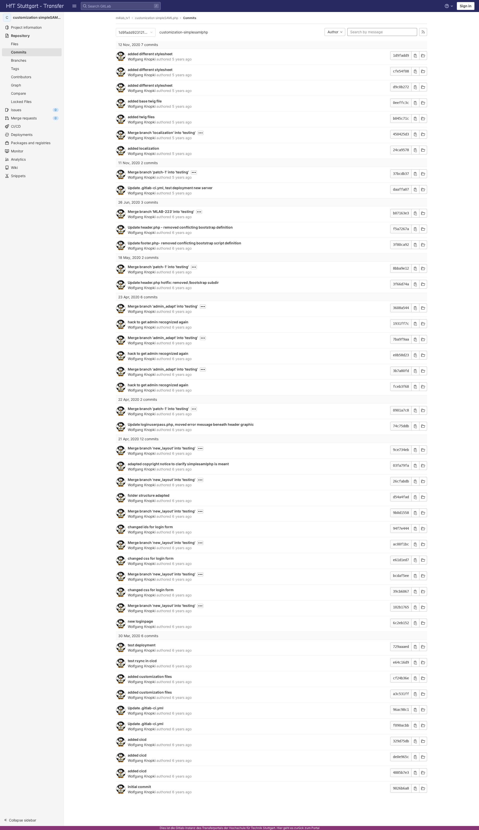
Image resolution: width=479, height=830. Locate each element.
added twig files (141, 117)
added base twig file (145, 101)
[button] (74, 6)
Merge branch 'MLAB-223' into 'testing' (161, 211)
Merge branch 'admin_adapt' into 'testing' (163, 306)
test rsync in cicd (142, 661)
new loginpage (140, 621)
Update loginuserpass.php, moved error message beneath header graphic (191, 424)
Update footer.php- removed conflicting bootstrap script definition (184, 243)
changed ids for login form (150, 527)
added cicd (137, 739)
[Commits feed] (423, 32)
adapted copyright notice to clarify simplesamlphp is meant (178, 464)
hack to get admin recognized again (158, 322)
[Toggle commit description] (201, 133)
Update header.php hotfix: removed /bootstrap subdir (173, 282)
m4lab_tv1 (123, 18)
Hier (279, 828)
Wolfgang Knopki (141, 59)
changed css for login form (151, 558)
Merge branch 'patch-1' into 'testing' (158, 172)
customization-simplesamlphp (183, 32)
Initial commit (139, 787)
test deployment (141, 645)
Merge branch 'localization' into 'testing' (162, 132)
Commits (189, 18)
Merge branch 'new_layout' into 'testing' (161, 448)
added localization (143, 148)
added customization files (150, 676)
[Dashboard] (35, 6)
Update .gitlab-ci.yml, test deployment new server (170, 188)
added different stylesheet (150, 54)
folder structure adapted (148, 495)
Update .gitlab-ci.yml (145, 708)
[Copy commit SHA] (415, 55)
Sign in (466, 6)
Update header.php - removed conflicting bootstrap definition (180, 227)
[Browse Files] (423, 55)
